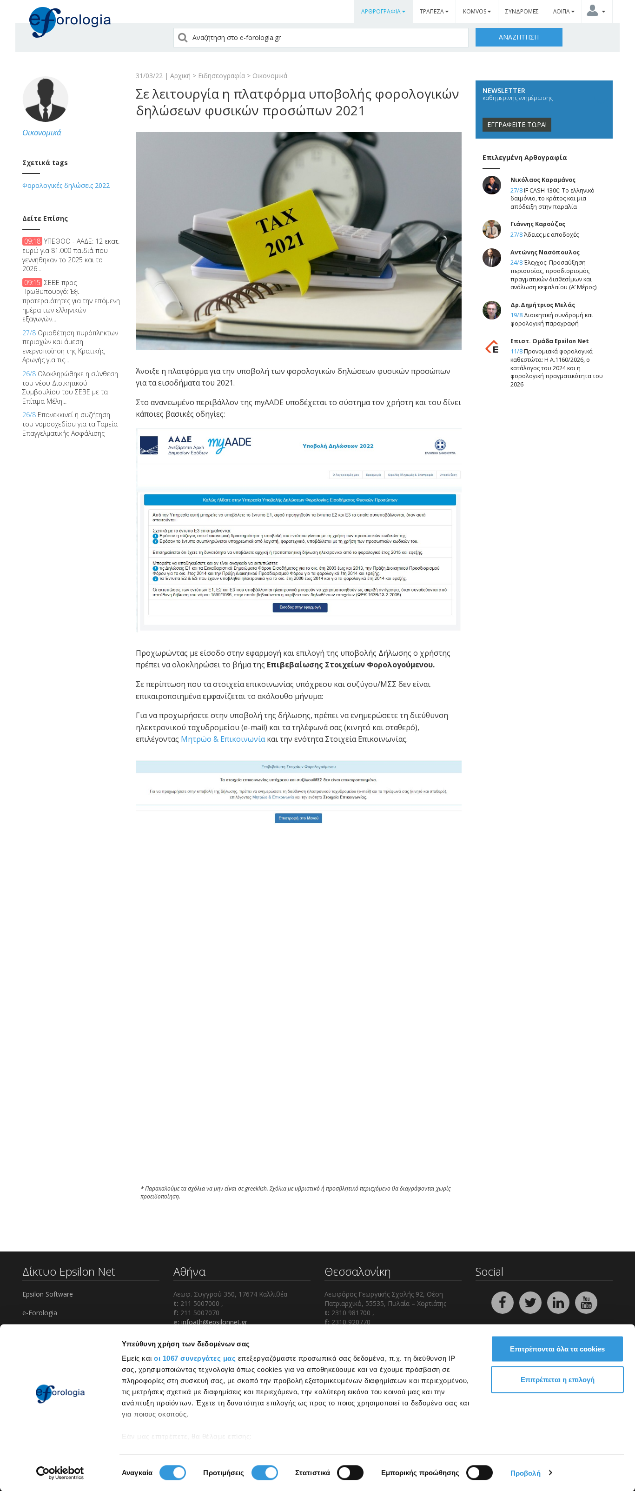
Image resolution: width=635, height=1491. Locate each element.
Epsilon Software (47, 1294)
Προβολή (525, 1473)
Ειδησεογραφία (221, 75)
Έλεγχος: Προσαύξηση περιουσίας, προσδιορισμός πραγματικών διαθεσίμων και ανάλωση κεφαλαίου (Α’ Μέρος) (553, 275)
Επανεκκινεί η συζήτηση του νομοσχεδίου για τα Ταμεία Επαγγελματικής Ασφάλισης (70, 423)
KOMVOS (475, 11)
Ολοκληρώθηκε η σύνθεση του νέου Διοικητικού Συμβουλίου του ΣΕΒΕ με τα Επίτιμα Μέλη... (70, 387)
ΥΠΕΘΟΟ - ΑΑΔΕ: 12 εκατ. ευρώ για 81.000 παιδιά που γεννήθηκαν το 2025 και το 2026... (70, 255)
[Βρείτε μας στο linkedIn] (559, 1302)
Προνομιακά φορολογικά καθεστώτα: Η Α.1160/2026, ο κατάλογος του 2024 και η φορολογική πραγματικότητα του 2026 (556, 367)
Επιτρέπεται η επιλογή (558, 1379)
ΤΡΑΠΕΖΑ (432, 11)
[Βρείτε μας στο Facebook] (503, 1302)
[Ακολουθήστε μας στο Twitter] (531, 1302)
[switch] (264, 1472)
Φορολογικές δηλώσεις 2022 (66, 185)
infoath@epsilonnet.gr (214, 1322)
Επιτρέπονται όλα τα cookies (557, 1349)
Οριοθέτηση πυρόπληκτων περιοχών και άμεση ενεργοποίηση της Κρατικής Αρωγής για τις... (70, 346)
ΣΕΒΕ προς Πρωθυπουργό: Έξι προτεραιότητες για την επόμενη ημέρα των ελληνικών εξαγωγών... (71, 300)
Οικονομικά (269, 75)
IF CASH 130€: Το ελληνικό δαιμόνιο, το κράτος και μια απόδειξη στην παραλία (552, 198)
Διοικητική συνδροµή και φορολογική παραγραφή (551, 319)
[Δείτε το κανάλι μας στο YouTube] (586, 1302)
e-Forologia (39, 1312)
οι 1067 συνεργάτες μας (195, 1358)
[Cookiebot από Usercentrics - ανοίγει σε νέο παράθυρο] (60, 1473)
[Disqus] (298, 1052)
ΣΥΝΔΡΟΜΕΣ (522, 11)
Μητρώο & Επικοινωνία (224, 739)
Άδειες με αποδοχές (551, 235)
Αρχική (180, 75)
